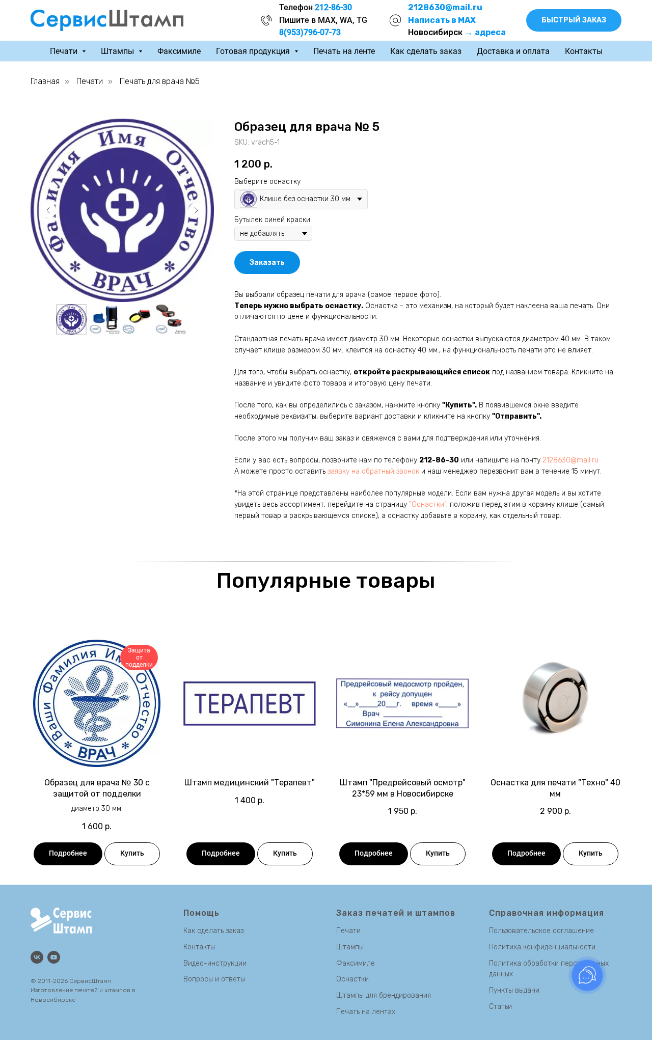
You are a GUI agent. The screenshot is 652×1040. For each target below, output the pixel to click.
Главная (45, 81)
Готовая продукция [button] (254, 51)
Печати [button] (64, 51)
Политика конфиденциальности (542, 947)
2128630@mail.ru (570, 460)
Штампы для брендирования (383, 995)
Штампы (350, 947)
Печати (89, 81)
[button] (573, 20)
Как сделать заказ (425, 51)
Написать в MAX (442, 20)
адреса (490, 32)
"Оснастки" (427, 504)
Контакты (584, 51)
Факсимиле (179, 51)
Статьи (500, 1006)
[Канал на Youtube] (53, 957)
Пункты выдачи (514, 990)
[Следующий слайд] (196, 210)
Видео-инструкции (215, 963)
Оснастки (352, 979)
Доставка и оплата (513, 51)
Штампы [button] (118, 51)
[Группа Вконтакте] (37, 957)
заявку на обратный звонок (373, 471)
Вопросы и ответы (214, 979)
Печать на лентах (365, 1011)
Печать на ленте (344, 51)
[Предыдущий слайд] (48, 210)
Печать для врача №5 (160, 81)
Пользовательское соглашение (541, 930)
